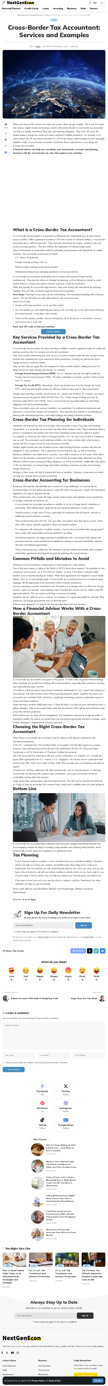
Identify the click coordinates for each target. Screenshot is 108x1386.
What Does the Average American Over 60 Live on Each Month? (61, 1232)
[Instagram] (65, 1107)
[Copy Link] (6, 146)
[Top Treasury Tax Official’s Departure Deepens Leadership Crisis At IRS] (93, 1260)
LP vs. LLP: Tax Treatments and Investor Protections (65, 1273)
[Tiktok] (42, 1124)
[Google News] (65, 1124)
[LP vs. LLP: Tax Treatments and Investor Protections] (67, 1260)
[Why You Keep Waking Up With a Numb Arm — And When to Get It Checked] (37, 1149)
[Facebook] (42, 1090)
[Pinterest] (42, 1107)
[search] (90, 3)
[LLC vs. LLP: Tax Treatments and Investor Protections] (41, 1260)
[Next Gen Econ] (20, 3)
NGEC (38, 46)
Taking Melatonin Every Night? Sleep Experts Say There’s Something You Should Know (60, 1198)
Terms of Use (54, 1380)
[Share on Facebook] (6, 133)
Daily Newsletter (82, 1360)
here (33, 899)
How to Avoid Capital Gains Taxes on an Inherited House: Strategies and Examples (13, 1276)
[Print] (6, 152)
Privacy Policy (38, 1380)
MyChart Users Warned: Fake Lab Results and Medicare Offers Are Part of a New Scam (61, 1164)
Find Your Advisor (53, 331)
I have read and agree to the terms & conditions (37, 931)
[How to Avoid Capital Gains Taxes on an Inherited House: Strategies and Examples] (14, 1260)
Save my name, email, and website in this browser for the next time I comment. (37, 1062)
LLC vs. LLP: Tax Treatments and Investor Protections (39, 1273)
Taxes (54, 20)
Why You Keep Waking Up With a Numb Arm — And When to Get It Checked (61, 1148)
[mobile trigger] (5, 3)
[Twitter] (65, 1090)
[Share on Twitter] (6, 139)
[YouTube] (12, 1353)
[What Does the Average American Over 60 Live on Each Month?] (37, 1234)
